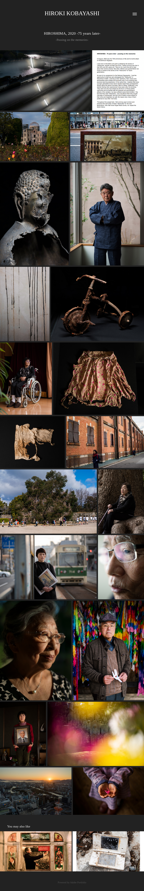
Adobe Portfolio (78, 882)
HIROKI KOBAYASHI (72, 13)
